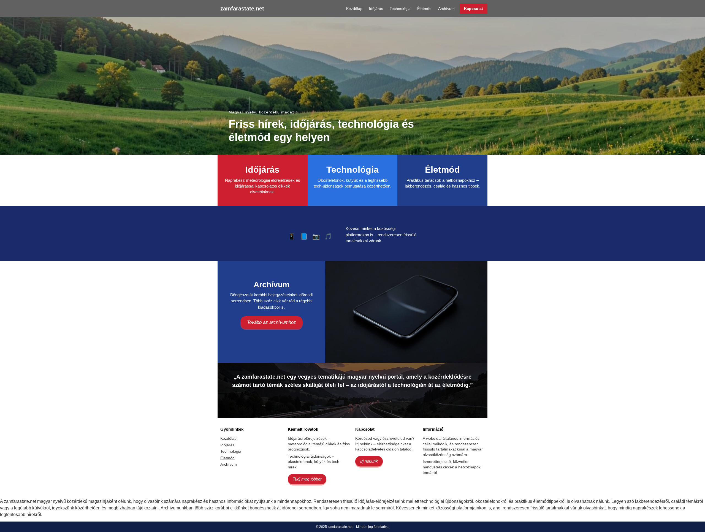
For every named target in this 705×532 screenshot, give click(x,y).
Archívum (446, 8)
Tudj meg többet (307, 479)
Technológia (400, 8)
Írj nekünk (369, 461)
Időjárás (376, 8)
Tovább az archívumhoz (271, 322)
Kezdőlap (354, 8)
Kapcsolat (473, 8)
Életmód (424, 8)
